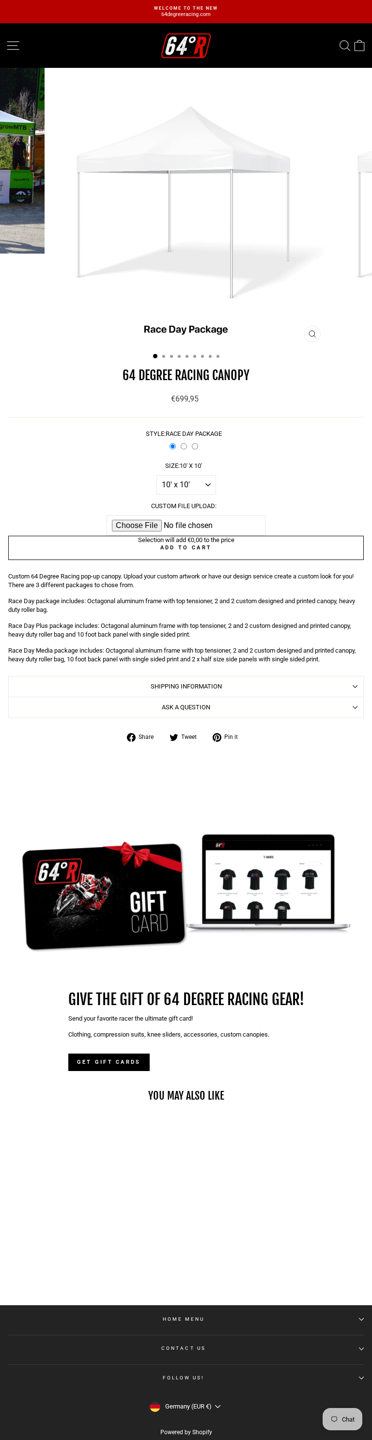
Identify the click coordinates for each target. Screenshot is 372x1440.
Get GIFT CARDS (109, 1062)
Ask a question (186, 707)
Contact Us (183, 1348)
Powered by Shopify (186, 1432)
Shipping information (186, 686)
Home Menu (184, 1319)
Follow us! (184, 1378)
